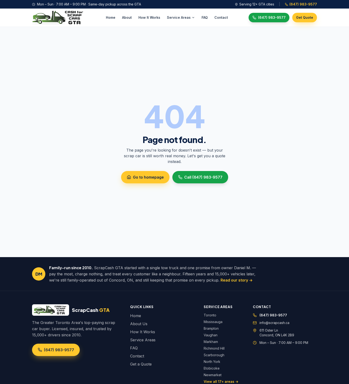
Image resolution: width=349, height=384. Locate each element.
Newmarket (213, 375)
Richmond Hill (214, 348)
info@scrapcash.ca (274, 323)
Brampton (211, 328)
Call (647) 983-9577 (203, 177)
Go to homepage (148, 177)
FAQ (205, 17)
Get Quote (304, 17)
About (127, 17)
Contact (221, 17)
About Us (138, 323)
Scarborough (214, 355)
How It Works (149, 17)
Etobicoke (212, 368)
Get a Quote (141, 364)
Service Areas (179, 17)
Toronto (210, 315)
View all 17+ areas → (221, 381)
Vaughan (210, 335)
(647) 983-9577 (303, 4)
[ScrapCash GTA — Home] (58, 17)
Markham (211, 342)
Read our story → (237, 280)
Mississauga (213, 322)
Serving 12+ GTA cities (256, 4)
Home (110, 17)
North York (212, 362)
